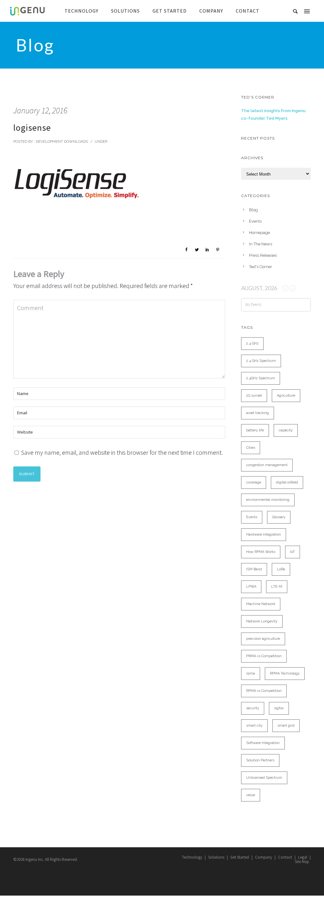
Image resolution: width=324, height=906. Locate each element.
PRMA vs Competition (264, 656)
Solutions (216, 857)
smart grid (286, 725)
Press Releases (263, 255)
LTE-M (276, 587)
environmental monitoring (268, 500)
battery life (255, 430)
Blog (253, 209)
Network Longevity (261, 621)
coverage (253, 482)
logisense (32, 127)
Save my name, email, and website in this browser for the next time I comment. (122, 452)
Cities (250, 448)
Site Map (302, 861)
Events (255, 221)
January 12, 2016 (40, 110)
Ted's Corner (260, 266)
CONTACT (247, 11)
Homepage (259, 232)
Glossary (278, 517)
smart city (254, 725)
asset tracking (257, 413)
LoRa (281, 569)
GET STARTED (170, 11)
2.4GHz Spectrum (260, 378)
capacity (286, 430)
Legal (302, 857)
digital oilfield (287, 482)
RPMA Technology (285, 673)
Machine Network (260, 604)
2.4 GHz (252, 343)
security (252, 708)
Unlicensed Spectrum (264, 778)
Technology (192, 857)
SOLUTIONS (125, 11)
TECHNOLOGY (81, 11)
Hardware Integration (263, 534)
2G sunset (254, 395)
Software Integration (263, 743)
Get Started (239, 857)
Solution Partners (260, 760)
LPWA (251, 587)
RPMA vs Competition (264, 691)
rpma (250, 673)
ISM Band (254, 569)
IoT (292, 552)
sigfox (279, 708)
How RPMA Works (260, 552)
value (250, 795)
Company (263, 857)
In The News (260, 244)
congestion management (267, 465)
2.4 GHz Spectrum (261, 361)
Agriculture (286, 395)
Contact (285, 857)
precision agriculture (263, 639)
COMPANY (211, 11)
